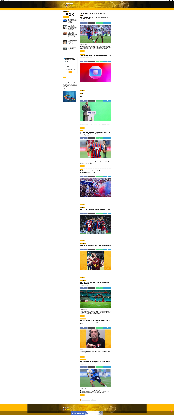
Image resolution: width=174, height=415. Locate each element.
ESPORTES (33, 8)
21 (91, 399)
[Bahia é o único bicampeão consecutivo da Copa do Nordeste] (95, 224)
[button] (173, 10)
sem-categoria (82, 207)
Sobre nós (10, 0)
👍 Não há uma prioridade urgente (70, 69)
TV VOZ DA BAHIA (44, 8)
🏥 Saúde (66, 61)
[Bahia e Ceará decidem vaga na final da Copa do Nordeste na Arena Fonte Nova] (95, 299)
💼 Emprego (66, 64)
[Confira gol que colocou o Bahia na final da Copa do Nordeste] (95, 260)
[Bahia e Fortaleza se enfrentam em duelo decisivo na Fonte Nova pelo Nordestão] (95, 34)
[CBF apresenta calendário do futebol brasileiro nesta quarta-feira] (95, 111)
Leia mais (81, 90)
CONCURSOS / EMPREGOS (26, 8)
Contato (13, 0)
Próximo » (94, 399)
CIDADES (18, 8)
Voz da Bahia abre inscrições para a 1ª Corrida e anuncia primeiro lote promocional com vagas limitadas (72, 27)
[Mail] (169, 0)
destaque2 (81, 169)
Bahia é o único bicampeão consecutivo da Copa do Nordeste (95, 209)
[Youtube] (172, 0)
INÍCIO (3, 8)
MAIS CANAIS (50, 8)
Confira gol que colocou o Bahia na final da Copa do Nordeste (95, 245)
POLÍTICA (14, 8)
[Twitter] (171, 0)
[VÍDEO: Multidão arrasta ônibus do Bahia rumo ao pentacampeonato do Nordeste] (95, 187)
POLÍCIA (6, 8)
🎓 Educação (67, 66)
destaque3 (81, 15)
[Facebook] (166, 0)
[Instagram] (168, 0)
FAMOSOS (38, 8)
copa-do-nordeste (83, 243)
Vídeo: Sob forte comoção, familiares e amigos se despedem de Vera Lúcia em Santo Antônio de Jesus (72, 42)
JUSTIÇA (10, 8)
